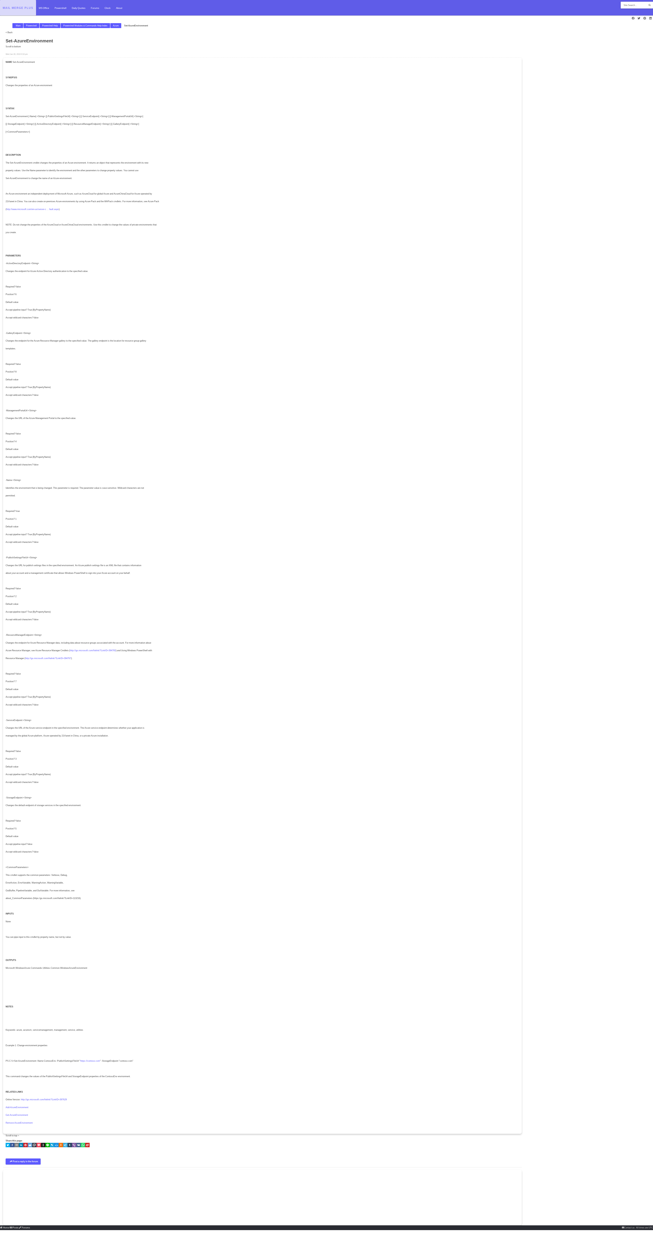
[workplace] (34, 1146)
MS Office (44, 8)
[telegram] (65, 1146)
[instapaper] (43, 1146)
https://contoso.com (90, 1061)
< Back (9, 32)
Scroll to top (11, 1135)
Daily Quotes (78, 8)
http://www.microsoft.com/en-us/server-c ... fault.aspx (32, 209)
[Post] (7, 50)
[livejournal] (52, 1146)
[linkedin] (21, 1146)
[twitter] (8, 1146)
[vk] (78, 1146)
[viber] (74, 1146)
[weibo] (87, 1146)
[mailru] (56, 1146)
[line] (47, 1146)
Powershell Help (50, 26)
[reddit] (30, 1146)
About (119, 8)
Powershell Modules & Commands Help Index (85, 26)
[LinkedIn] (650, 18)
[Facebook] (633, 18)
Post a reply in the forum (25, 1161)
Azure (116, 26)
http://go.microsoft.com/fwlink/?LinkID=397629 (44, 1099)
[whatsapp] (83, 1146)
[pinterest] (25, 1146)
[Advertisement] (108, 1196)
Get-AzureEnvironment (17, 1115)
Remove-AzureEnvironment (19, 1123)
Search (650, 5)
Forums (95, 8)
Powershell (60, 8)
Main (18, 26)
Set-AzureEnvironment (136, 26)
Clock (108, 8)
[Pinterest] (644, 18)
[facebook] (12, 1146)
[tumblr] (70, 1146)
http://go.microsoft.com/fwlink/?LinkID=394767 (48, 658)
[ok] (61, 1146)
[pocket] (39, 1146)
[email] (16, 1146)
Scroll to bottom (13, 46)
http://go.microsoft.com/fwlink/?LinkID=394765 (93, 650)
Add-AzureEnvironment (17, 1107)
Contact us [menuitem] (629, 1228)
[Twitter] (638, 18)
